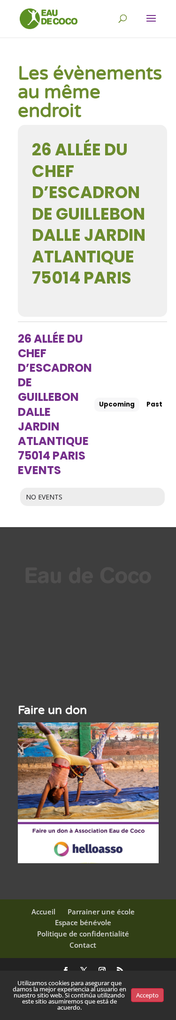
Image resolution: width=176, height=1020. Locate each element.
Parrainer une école (101, 911)
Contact (82, 945)
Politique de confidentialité (83, 933)
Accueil (43, 911)
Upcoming (117, 404)
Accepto (147, 995)
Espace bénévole (83, 922)
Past (154, 404)
